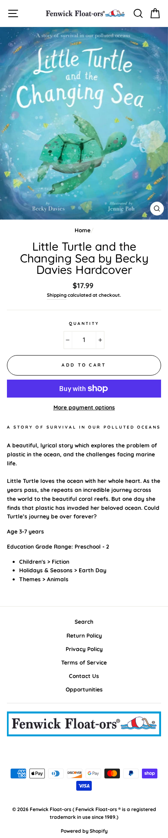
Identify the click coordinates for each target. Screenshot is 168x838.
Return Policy (84, 635)
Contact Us (84, 675)
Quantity (84, 323)
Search (84, 621)
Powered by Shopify (84, 831)
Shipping (56, 295)
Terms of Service (84, 662)
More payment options (84, 407)
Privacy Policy (84, 648)
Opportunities (84, 689)
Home (83, 230)
